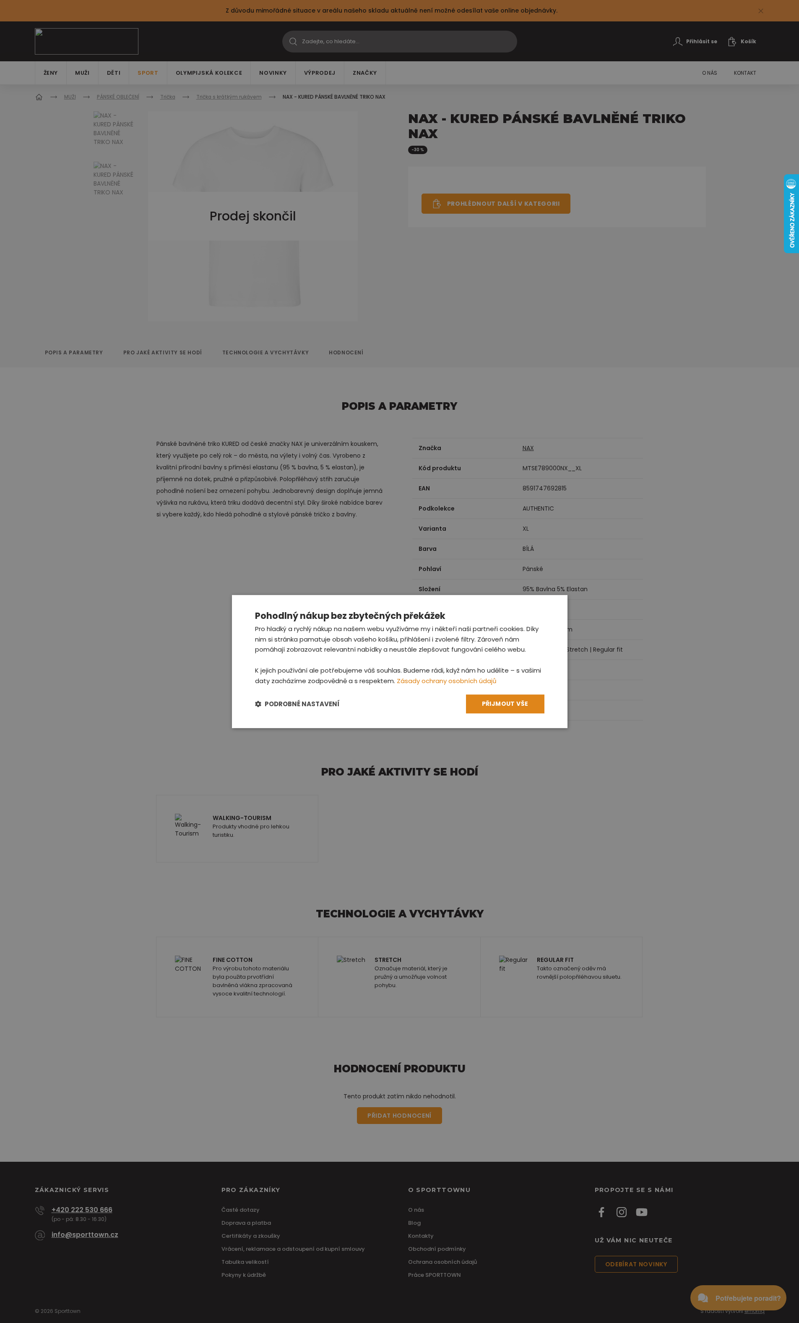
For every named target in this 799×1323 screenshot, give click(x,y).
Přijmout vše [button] (505, 704)
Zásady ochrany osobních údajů (447, 680)
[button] (297, 704)
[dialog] (399, 661)
